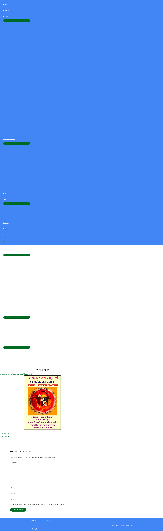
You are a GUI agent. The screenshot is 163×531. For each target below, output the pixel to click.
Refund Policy (128, 526)
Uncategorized (18, 374)
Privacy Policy (120, 526)
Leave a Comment (6, 374)
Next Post (4, 436)
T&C (112, 526)
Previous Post (5, 433)
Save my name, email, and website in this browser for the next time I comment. (39, 504)
